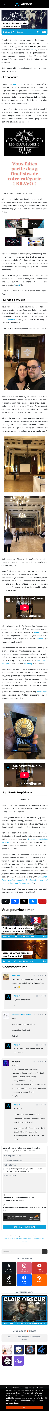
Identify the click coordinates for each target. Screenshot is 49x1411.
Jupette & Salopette (27, 880)
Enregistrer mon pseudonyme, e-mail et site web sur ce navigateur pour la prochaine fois (25, 1170)
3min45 (37, 632)
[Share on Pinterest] (42, 901)
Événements (19, 32)
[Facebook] (24, 1280)
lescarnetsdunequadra (21, 1014)
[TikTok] (9, 1280)
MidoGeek (16, 975)
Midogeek (6, 664)
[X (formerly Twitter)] (9, 1268)
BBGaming (28, 664)
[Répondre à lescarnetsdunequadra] (45, 1014)
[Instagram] (24, 1268)
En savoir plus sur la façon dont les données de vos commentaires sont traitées (25, 1238)
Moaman (11, 319)
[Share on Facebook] (15, 901)
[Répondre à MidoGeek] (45, 975)
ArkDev (17, 996)
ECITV (33, 49)
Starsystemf (42, 660)
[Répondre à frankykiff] (45, 1061)
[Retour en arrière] (4, 3)
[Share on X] (6, 901)
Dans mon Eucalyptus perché (22, 883)
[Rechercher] (44, 1251)
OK (24, 1407)
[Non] (46, 1397)
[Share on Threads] (24, 901)
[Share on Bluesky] (33, 901)
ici (15, 285)
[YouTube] (39, 1268)
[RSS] (39, 1280)
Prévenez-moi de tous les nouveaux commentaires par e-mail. (18, 1199)
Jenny (4, 319)
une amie (17, 84)
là (19, 285)
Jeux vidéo (30, 937)
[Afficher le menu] (44, 4)
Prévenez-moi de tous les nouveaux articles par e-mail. (24, 1208)
